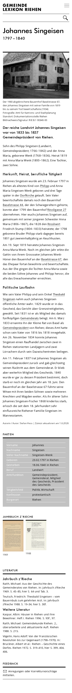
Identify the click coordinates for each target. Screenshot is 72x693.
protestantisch (41, 494)
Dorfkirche (27, 195)
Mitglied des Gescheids (46, 479)
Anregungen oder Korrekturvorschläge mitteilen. (30, 673)
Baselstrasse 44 (13, 205)
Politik (36, 489)
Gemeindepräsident (16, 328)
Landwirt (37, 470)
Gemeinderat (40, 478)
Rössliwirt (53, 224)
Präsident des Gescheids (48, 483)
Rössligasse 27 (56, 209)
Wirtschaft (47, 489)
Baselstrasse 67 (51, 259)
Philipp (44, 186)
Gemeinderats (29, 318)
